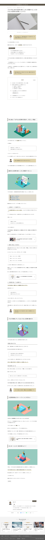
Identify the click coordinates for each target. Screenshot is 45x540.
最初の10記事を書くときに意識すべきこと (19, 84)
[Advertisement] (22, 108)
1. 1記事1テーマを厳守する (17, 86)
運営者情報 (18, 538)
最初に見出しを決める (14, 197)
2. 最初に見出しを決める (17, 87)
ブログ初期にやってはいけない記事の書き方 (19, 90)
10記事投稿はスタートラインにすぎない (18, 95)
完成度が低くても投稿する (15, 199)
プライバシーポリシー (13, 538)
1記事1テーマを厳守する (15, 196)
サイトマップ (6, 538)
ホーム (2, 538)
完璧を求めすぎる (15, 92)
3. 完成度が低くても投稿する (17, 88)
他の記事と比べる (15, 93)
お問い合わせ (23, 538)
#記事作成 (9, 481)
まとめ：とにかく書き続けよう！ (17, 97)
